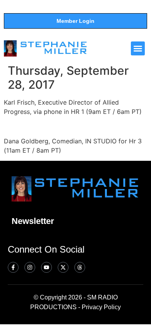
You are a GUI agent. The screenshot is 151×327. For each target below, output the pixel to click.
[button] (138, 48)
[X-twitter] (63, 267)
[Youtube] (46, 267)
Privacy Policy (101, 307)
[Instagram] (29, 267)
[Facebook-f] (13, 267)
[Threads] (79, 267)
